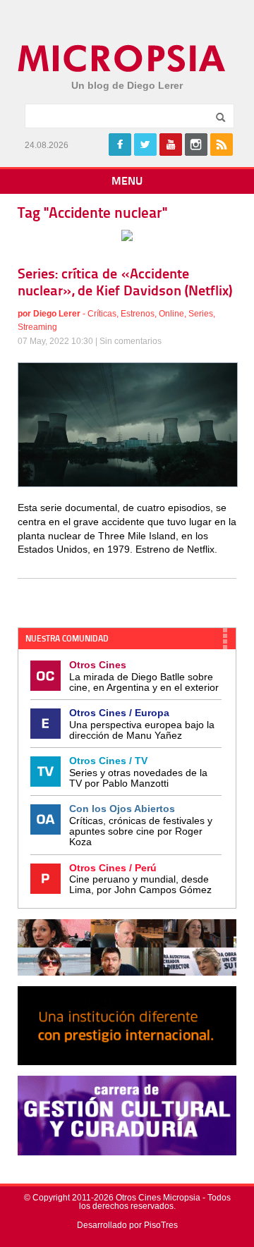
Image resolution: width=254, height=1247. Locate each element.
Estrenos (138, 314)
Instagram (196, 144)
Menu (127, 182)
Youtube (170, 144)
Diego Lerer (56, 314)
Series (200, 314)
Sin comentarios (130, 341)
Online (171, 314)
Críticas (101, 314)
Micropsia (122, 58)
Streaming (37, 327)
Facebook (120, 144)
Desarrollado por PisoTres (127, 1225)
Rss (221, 144)
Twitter (145, 144)
